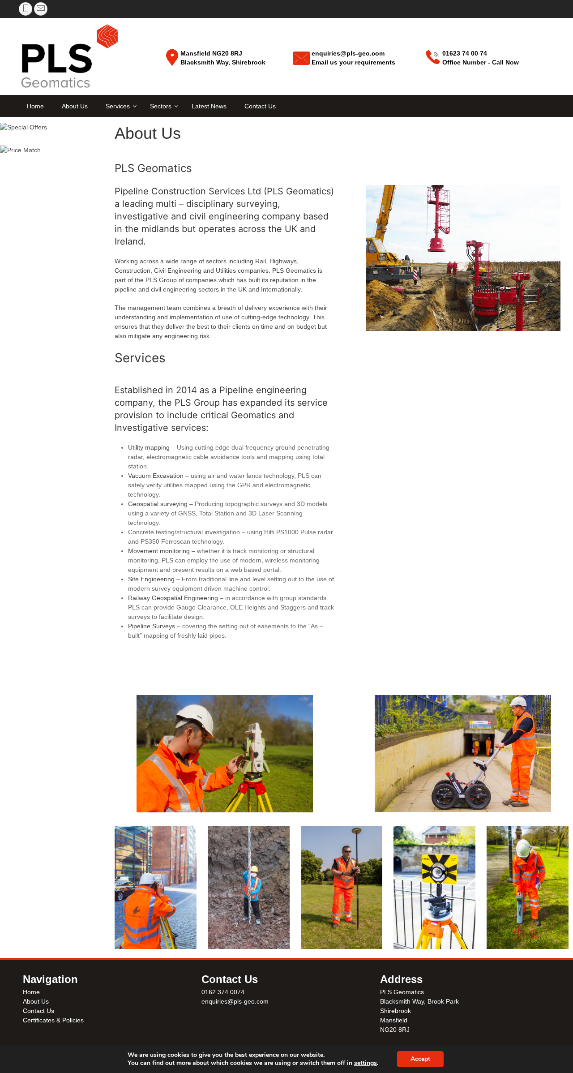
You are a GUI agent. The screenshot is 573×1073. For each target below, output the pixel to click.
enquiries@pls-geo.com (235, 1001)
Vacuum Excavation (156, 475)
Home (31, 992)
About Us (36, 1001)
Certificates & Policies (53, 1020)
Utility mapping (149, 447)
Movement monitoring (159, 550)
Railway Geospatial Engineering (173, 597)
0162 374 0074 (222, 992)
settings (365, 1063)
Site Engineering (151, 579)
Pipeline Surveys (151, 626)
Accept (420, 1059)
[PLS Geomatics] (70, 57)
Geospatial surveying (158, 503)
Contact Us (38, 1010)
